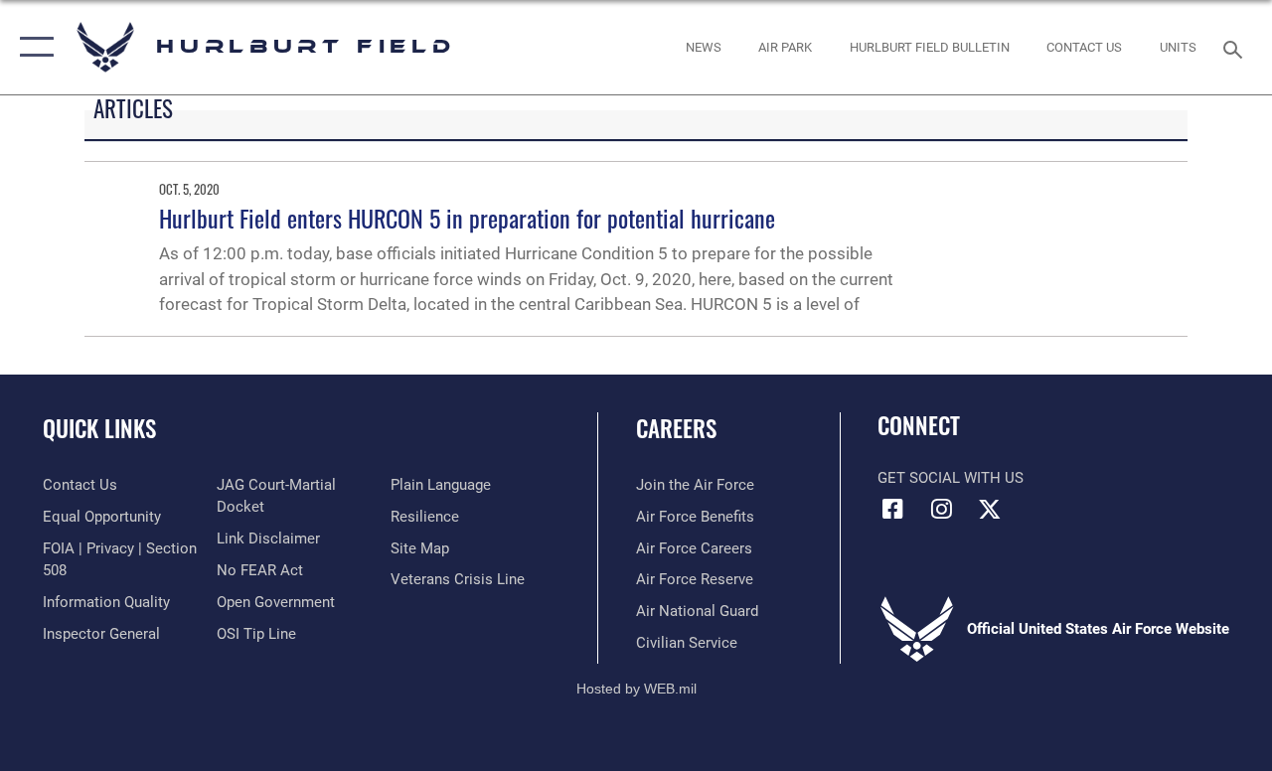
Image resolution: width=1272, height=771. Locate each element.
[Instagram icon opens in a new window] (941, 509)
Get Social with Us (950, 478)
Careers (676, 428)
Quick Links (99, 428)
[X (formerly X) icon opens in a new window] (990, 509)
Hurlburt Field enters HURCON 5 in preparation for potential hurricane (467, 217)
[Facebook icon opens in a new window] (892, 509)
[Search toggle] (1236, 47)
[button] (32, 47)
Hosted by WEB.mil (636, 688)
